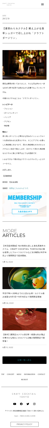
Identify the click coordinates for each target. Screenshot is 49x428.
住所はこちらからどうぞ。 (19, 188)
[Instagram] (34, 404)
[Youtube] (14, 404)
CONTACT (41, 374)
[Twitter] (27, 404)
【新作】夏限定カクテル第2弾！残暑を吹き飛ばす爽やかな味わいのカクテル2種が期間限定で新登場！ (23, 337)
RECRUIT (24, 380)
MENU (19, 374)
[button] (42, 4)
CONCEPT (10, 374)
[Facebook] (21, 404)
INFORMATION (29, 374)
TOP (2, 374)
